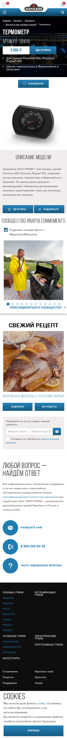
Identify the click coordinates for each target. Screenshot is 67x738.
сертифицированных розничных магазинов (30, 497)
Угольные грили (14, 636)
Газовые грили (13, 593)
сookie (41, 703)
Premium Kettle (12, 647)
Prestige (8, 604)
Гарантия (40, 677)
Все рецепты (49, 407)
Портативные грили (49, 645)
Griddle (7, 625)
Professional (11, 642)
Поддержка (10, 683)
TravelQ (7, 630)
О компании (10, 672)
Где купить (43, 50)
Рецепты (8, 677)
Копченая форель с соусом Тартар (33, 396)
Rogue (6, 609)
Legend (7, 620)
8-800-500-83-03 (33, 546)
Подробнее (17, 407)
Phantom (8, 598)
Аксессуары (11, 658)
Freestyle (8, 614)
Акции (39, 683)
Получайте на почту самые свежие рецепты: (28, 423)
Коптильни (9, 653)
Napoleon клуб (44, 672)
